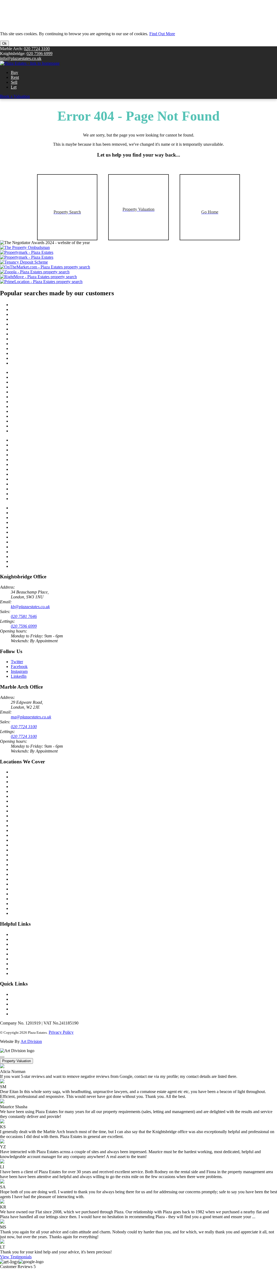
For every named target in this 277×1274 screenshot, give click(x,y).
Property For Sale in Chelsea (35, 363)
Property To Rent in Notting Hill (38, 566)
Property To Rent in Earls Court (38, 556)
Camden (18, 903)
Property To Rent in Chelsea (35, 498)
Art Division (31, 1041)
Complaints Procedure (30, 1009)
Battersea (19, 815)
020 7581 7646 (24, 616)
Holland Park (22, 840)
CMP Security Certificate (32, 973)
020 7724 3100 (37, 48)
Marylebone (21, 796)
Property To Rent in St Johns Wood (41, 522)
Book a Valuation (15, 96)
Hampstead (20, 884)
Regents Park (22, 864)
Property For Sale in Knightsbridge (41, 358)
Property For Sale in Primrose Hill (40, 329)
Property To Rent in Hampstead (38, 546)
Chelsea (17, 786)
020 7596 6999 (39, 53)
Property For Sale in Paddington (38, 304)
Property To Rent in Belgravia (36, 532)
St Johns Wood (24, 835)
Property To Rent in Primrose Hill (39, 464)
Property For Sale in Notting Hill (39, 431)
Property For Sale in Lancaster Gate (41, 319)
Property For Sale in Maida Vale (38, 416)
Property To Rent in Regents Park (39, 450)
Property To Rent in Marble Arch (39, 517)
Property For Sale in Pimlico (35, 406)
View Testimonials (16, 1256)
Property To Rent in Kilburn (35, 469)
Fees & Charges (24, 1014)
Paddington (20, 781)
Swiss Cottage (23, 894)
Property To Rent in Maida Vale (38, 551)
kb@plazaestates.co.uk (30, 606)
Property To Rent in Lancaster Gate (41, 454)
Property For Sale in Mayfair (35, 392)
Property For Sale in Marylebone (39, 401)
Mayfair (17, 845)
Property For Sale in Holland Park (40, 426)
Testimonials (21, 1004)
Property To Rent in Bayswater (37, 445)
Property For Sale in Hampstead (38, 411)
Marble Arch (21, 772)
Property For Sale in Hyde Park (38, 324)
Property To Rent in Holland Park (39, 561)
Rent (15, 77)
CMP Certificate (24, 968)
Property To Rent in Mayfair (35, 527)
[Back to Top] (2, 1057)
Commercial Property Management (41, 963)
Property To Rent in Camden (35, 474)
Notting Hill (21, 830)
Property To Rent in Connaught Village (44, 484)
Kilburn (17, 889)
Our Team (19, 999)
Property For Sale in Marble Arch (39, 382)
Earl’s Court (21, 908)
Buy (14, 72)
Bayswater (20, 854)
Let (14, 87)
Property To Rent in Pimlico (35, 542)
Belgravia (19, 811)
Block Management (27, 949)
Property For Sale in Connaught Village (44, 348)
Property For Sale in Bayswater (37, 309)
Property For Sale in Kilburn (35, 334)
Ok (4, 43)
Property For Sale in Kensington (38, 353)
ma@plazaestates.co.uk (31, 717)
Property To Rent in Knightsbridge (40, 493)
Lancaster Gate (24, 898)
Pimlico (17, 850)
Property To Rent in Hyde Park (37, 459)
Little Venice (21, 859)
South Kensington (26, 791)
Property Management (30, 954)
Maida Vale (20, 825)
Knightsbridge (23, 776)
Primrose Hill (22, 869)
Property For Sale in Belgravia (37, 396)
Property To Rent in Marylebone (38, 537)
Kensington (21, 801)
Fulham (17, 820)
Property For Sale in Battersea (36, 377)
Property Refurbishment (31, 959)
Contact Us (20, 934)
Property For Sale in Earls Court (38, 421)
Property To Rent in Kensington (38, 489)
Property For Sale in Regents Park (40, 314)
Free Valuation (23, 939)
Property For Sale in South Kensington (44, 372)
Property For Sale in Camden (36, 338)
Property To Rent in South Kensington (44, 507)
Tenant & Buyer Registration (35, 944)
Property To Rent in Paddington (38, 440)
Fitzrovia (18, 879)
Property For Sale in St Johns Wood (41, 387)
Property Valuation (16, 1061)
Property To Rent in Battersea (36, 512)
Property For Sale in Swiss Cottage (41, 343)
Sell (14, 82)
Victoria (17, 806)
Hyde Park (20, 874)
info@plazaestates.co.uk (20, 58)
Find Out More (162, 33)
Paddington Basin (26, 913)
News (16, 994)
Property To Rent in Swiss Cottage (40, 479)
